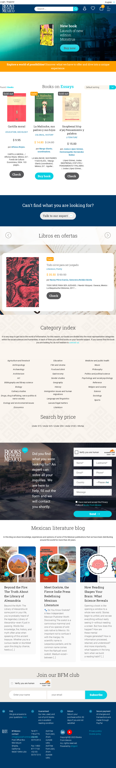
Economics (19, 407)
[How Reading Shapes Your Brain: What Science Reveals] (98, 564)
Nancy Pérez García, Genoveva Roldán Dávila (71, 280)
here (25, 717)
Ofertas (81, 426)
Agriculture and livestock (18, 361)
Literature (51, 269)
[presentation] (8, 235)
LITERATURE (71, 137)
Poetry (59, 269)
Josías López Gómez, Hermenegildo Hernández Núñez (72, 152)
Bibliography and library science (18, 382)
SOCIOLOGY (22, 132)
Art (18, 378)
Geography (58, 382)
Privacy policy (95, 731)
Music (97, 365)
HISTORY (49, 135)
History (58, 387)
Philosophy (97, 369)
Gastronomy (58, 374)
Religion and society (97, 387)
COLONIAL (39, 135)
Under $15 (36, 426)
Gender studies (58, 378)
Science (97, 391)
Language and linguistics (58, 398)
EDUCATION (11, 132)
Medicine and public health (97, 361)
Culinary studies (18, 391)
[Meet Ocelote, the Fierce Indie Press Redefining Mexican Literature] (58, 564)
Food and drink (58, 369)
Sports (97, 400)
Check (16, 174)
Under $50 (59, 426)
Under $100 (70, 426)
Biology (18, 387)
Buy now (70, 48)
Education (58, 361)
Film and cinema (58, 365)
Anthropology (18, 365)
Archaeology (18, 369)
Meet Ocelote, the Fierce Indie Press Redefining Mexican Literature (57, 596)
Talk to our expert (55, 216)
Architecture (18, 374)
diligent (74, 746)
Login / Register (7, 2)
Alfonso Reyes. (18, 147)
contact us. (74, 342)
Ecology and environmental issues (18, 403)
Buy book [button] (44, 176)
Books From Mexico (92, 505)
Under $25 (47, 426)
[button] (110, 2)
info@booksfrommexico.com (25, 737)
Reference (97, 382)
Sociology (97, 396)
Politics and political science (97, 374)
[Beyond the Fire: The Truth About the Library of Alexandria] (18, 564)
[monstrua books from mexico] (39, 36)
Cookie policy (95, 734)
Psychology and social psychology (97, 378)
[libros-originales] (3, 711)
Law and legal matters (58, 403)
